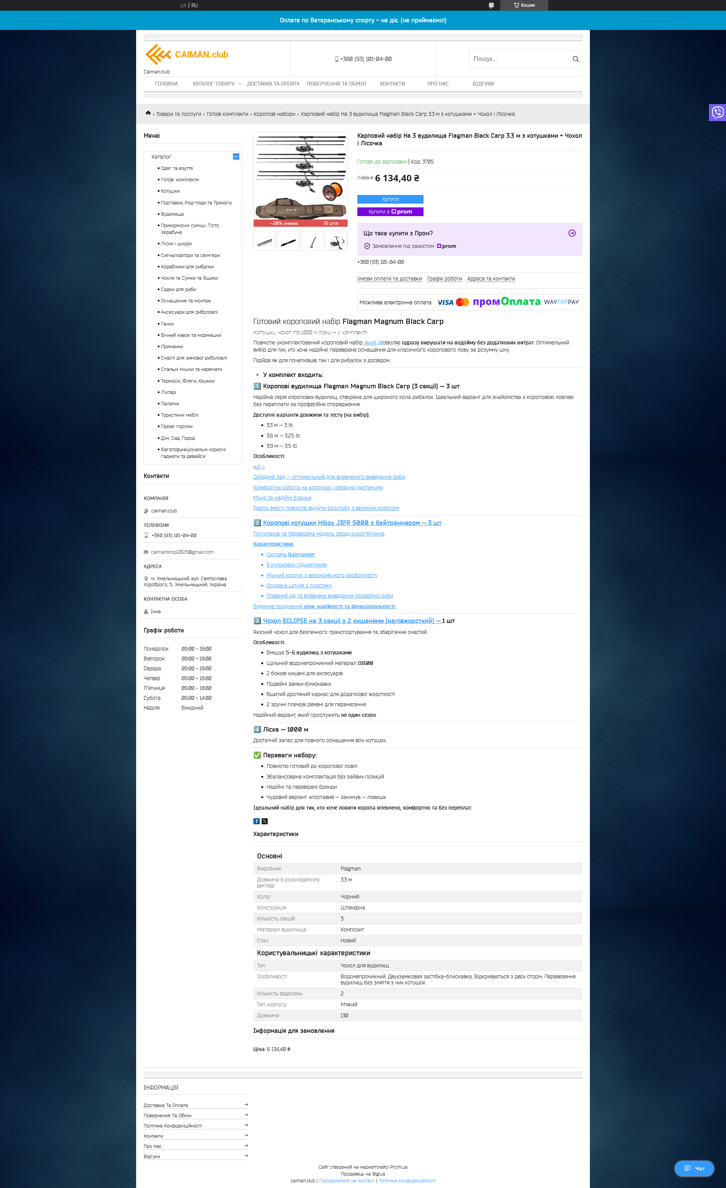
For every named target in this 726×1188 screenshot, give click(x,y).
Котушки (170, 191)
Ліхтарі (168, 392)
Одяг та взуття (177, 168)
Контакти (392, 84)
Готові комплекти (227, 114)
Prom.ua (399, 1167)
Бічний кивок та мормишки (191, 335)
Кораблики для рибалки (187, 266)
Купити (390, 199)
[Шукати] (575, 59)
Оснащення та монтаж (186, 301)
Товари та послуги (178, 114)
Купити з (379, 212)
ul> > (347, 536)
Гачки (167, 324)
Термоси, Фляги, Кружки (187, 381)
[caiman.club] (187, 55)
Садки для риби (178, 289)
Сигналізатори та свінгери (190, 255)
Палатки (170, 403)
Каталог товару (213, 84)
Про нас (437, 84)
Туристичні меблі (180, 415)
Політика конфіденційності (173, 1126)
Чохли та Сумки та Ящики (189, 278)
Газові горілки (176, 426)
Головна (166, 84)
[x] (265, 822)
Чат (700, 1168)
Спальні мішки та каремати (191, 369)
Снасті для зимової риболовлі (194, 358)
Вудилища (172, 214)
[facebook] (256, 822)
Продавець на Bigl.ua (363, 1173)
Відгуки (483, 84)
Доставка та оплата (273, 84)
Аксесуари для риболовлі (189, 312)
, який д (372, 342)
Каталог (161, 157)
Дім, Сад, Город (178, 438)
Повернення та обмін (336, 84)
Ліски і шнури (176, 243)
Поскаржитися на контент (346, 1180)
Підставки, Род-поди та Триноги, (196, 203)
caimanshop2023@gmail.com (182, 552)
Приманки (172, 346)
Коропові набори (274, 114)
